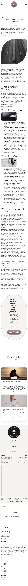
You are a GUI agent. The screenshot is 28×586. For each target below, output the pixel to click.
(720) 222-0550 (14, 336)
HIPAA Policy (2, 499)
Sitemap (25, 498)
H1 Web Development (18, 501)
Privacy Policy (9, 499)
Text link (3, 573)
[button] (26, 4)
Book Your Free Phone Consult (14, 332)
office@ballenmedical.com (21, 462)
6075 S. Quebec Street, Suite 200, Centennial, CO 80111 (7, 458)
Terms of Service (17, 499)
